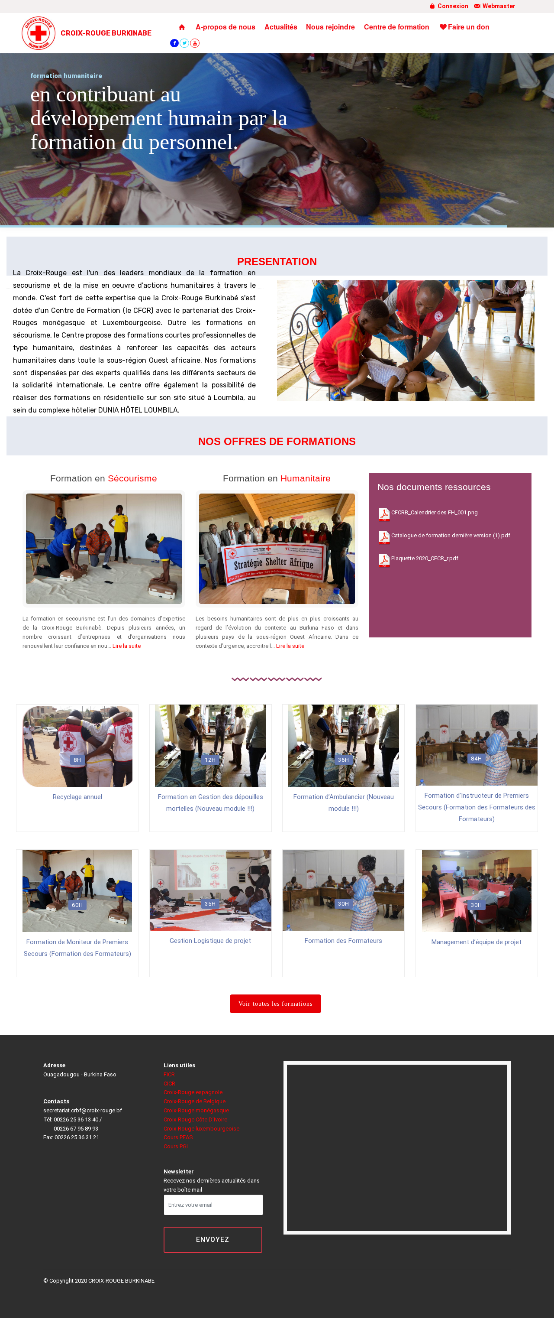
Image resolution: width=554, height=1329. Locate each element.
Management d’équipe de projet (477, 942)
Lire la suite (127, 646)
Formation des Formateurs (343, 941)
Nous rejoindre (330, 27)
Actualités (280, 27)
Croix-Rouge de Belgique (194, 1101)
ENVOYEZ (212, 1239)
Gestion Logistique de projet (210, 941)
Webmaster (498, 6)
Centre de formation (396, 27)
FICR (169, 1074)
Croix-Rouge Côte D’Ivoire (195, 1119)
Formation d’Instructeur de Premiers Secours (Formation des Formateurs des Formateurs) (476, 807)
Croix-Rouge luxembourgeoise (201, 1128)
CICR (169, 1083)
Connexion (452, 6)
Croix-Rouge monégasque (196, 1110)
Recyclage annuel (77, 797)
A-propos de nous (225, 27)
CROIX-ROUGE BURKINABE (106, 33)
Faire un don (469, 27)
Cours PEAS (178, 1137)
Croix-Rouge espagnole (193, 1092)
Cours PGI (176, 1146)
